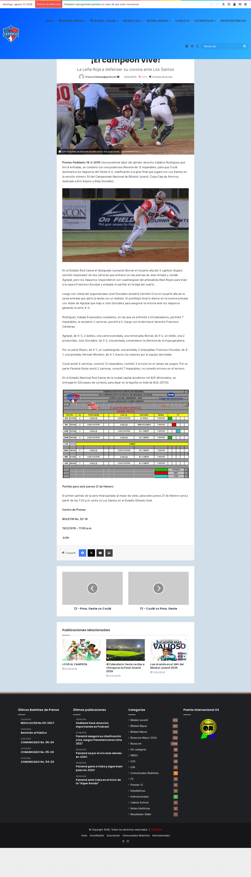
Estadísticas (204, 20)
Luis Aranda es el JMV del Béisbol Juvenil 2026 (167, 666)
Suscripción (113, 835)
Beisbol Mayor (72, 20)
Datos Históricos (233, 20)
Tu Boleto (182, 20)
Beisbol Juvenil (104, 20)
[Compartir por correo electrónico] (100, 553)
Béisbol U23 (131, 20)
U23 (132, 761)
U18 (132, 767)
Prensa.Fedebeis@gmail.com (100, 76)
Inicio (50, 20)
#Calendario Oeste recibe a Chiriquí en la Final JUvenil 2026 (125, 667)
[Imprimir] (109, 553)
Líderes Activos (139, 802)
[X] (91, 553)
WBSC (134, 755)
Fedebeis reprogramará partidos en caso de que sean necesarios (101, 4)
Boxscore (135, 743)
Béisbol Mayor (138, 725)
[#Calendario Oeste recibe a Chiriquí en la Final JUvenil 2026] (125, 650)
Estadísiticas (137, 790)
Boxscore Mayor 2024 (143, 737)
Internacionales (139, 796)
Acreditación (97, 835)
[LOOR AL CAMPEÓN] (81, 650)
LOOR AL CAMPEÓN (74, 664)
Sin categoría (138, 749)
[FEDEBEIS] (11, 33)
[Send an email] (118, 76)
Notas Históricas (140, 808)
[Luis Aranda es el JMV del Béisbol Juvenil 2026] (169, 650)
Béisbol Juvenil (139, 720)
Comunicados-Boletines (144, 773)
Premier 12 (136, 784)
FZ (132, 778)
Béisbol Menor (157, 20)
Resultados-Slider (140, 814)
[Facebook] (82, 553)
